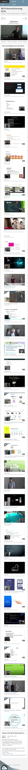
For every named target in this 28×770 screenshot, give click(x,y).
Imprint (9, 765)
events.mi (4, 1)
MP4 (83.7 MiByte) (22, 41)
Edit (23, 1)
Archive (14, 1)
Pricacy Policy (16, 765)
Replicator (24, 13)
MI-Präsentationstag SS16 (13, 13)
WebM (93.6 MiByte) (12, 41)
